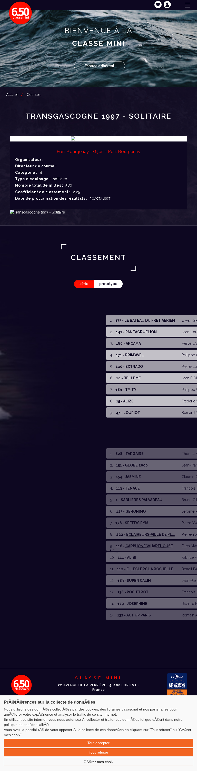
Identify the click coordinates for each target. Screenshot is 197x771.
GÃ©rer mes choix (98, 762)
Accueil (12, 95)
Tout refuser (98, 752)
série (84, 284)
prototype (108, 284)
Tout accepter (98, 743)
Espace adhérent (99, 66)
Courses (34, 95)
